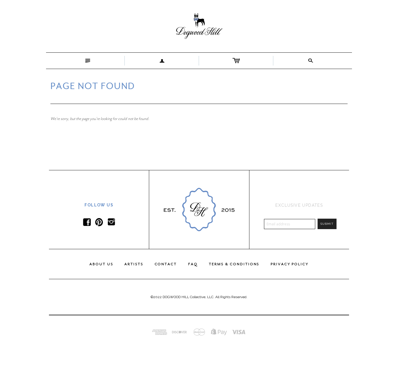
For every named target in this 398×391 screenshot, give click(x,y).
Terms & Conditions (234, 264)
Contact (166, 264)
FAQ (193, 264)
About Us (101, 264)
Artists (133, 264)
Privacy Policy (289, 264)
